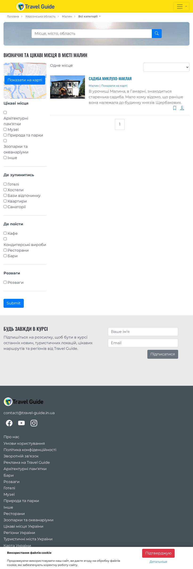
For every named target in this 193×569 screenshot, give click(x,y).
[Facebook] (9, 423)
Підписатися (162, 354)
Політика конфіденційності (30, 450)
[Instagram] (34, 423)
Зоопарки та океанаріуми (16, 149)
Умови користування (24, 443)
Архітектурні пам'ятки (16, 121)
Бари (13, 256)
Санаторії (17, 207)
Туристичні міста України (28, 539)
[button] (89, 16)
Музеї (13, 129)
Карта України (17, 545)
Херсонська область (40, 16)
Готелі (13, 184)
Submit (14, 303)
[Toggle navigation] (181, 6)
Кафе (13, 233)
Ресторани (18, 250)
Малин (67, 16)
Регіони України (19, 532)
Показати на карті (25, 80)
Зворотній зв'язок (21, 456)
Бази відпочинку (24, 195)
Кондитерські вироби (25, 244)
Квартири (17, 201)
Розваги (16, 282)
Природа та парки (25, 135)
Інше (12, 158)
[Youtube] (21, 423)
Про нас (11, 437)
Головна (13, 16)
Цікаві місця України (23, 526)
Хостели (16, 190)
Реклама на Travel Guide (27, 462)
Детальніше (158, 561)
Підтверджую (158, 553)
